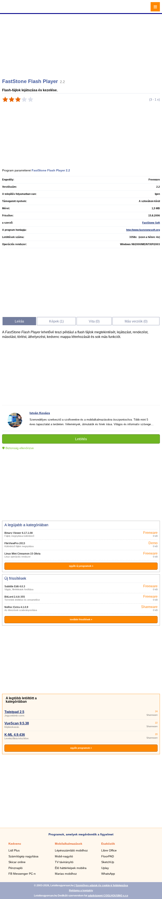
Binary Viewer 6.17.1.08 (18, 532)
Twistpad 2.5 (14, 712)
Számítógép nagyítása (23, 856)
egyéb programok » (81, 748)
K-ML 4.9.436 (14, 734)
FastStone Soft (151, 222)
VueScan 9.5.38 (16, 723)
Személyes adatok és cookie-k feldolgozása (102, 885)
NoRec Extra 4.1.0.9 (16, 607)
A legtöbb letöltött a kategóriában (21, 699)
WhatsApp (108, 873)
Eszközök (108, 843)
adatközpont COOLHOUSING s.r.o (108, 895)
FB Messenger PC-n (22, 873)
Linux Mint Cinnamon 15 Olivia (22, 553)
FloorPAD (107, 856)
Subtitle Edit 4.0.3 (14, 586)
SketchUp (107, 862)
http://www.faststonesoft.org (143, 229)
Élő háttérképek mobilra (70, 868)
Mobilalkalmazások (68, 843)
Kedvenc (14, 843)
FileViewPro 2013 (14, 543)
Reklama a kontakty (81, 890)
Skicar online (17, 862)
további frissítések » (81, 619)
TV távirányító (64, 862)
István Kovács (40, 413)
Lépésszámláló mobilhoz (71, 850)
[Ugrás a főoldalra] (14, 9)
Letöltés (81, 439)
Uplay (105, 868)
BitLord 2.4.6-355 (14, 596)
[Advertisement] (81, 44)
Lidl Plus (14, 850)
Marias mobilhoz (66, 873)
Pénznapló (15, 868)
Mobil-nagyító (64, 856)
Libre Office (109, 850)
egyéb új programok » (81, 566)
